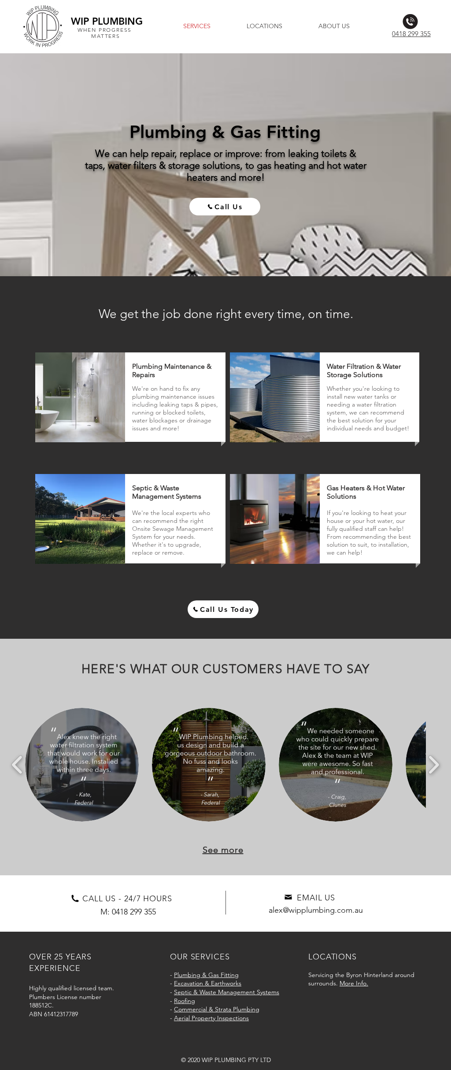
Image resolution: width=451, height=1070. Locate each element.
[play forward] (434, 765)
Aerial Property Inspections (211, 1018)
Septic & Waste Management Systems (226, 992)
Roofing (184, 1001)
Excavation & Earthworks (207, 983)
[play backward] (17, 765)
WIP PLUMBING (107, 21)
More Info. (354, 983)
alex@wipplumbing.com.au (316, 910)
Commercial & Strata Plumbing (216, 1009)
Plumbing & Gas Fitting (206, 975)
